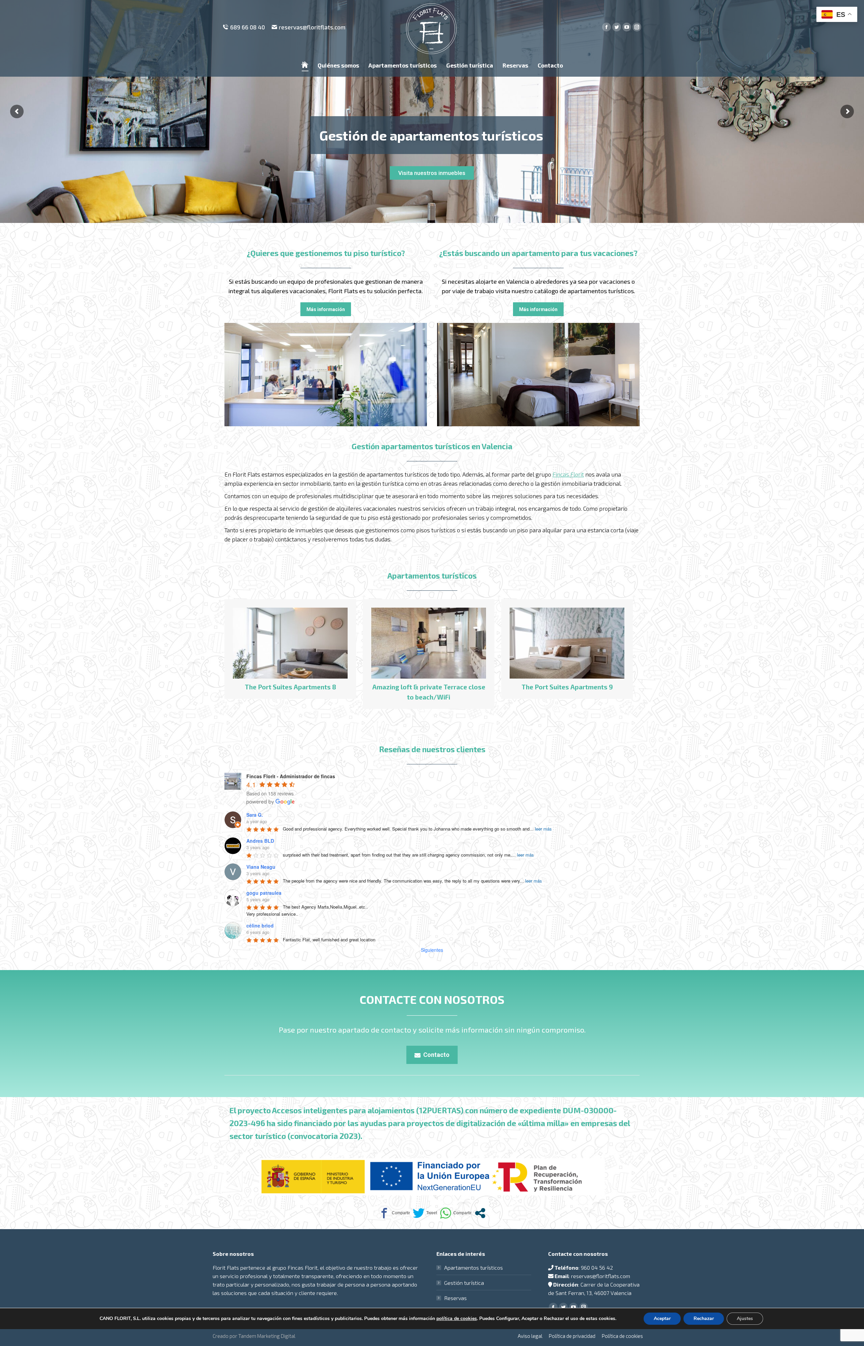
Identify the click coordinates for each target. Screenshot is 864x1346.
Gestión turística (464, 1282)
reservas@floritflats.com (312, 27)
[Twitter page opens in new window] (616, 27)
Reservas (455, 1298)
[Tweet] (425, 1213)
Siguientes (432, 949)
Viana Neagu (260, 866)
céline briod (260, 925)
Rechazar (704, 1318)
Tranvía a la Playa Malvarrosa (428, 687)
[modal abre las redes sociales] (480, 1213)
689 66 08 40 (247, 27)
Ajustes (745, 1318)
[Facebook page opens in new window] (606, 27)
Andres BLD (260, 840)
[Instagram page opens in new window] (636, 27)
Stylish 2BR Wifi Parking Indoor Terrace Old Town (567, 692)
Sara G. (254, 814)
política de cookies (456, 1318)
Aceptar (662, 1318)
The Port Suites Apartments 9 (290, 687)
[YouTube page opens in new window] (626, 27)
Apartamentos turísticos (473, 1267)
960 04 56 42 (597, 1267)
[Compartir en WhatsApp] (455, 1213)
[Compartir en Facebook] (394, 1213)
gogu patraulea (263, 892)
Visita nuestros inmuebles (431, 173)
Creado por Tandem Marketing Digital (254, 1336)
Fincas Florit (568, 474)
